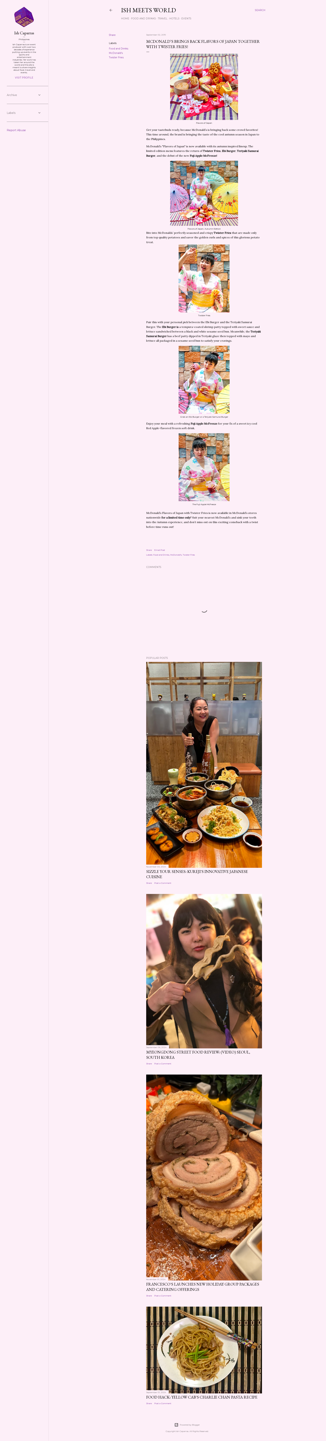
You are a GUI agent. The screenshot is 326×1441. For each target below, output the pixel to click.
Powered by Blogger (190, 1425)
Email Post (159, 550)
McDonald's (116, 53)
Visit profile (24, 77)
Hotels (174, 18)
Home (125, 18)
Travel (162, 18)
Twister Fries (116, 57)
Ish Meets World (148, 10)
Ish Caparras (24, 33)
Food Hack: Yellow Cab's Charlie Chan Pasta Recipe (201, 1397)
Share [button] (112, 35)
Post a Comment (162, 883)
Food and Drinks (143, 18)
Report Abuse (16, 130)
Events (186, 18)
